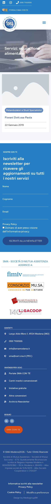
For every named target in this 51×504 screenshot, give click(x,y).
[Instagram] (12, 421)
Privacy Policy (10, 224)
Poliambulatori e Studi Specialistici (24, 110)
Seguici (7, 414)
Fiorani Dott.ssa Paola (18, 117)
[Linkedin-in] (6, 421)
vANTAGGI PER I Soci (13, 367)
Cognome (8, 199)
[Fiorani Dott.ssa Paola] (25, 89)
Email (5, 211)
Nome (6, 186)
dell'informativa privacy (16, 231)
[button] (44, 22)
